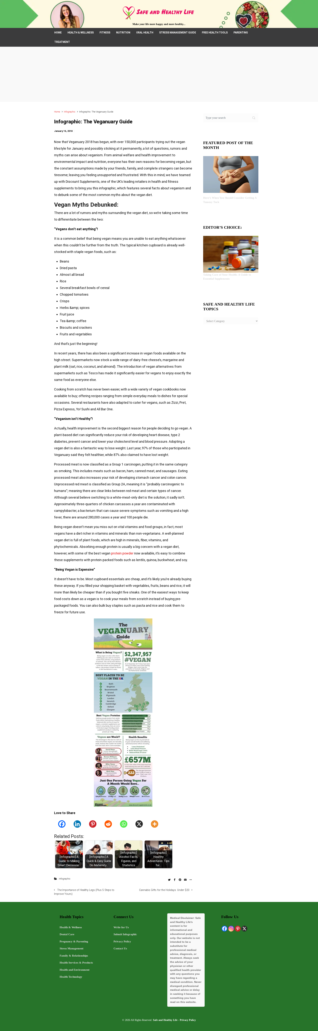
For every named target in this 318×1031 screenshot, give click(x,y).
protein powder (122, 553)
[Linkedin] (77, 824)
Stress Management (71, 948)
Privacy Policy (122, 941)
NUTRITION (123, 32)
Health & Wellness (71, 927)
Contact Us (120, 948)
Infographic (69, 111)
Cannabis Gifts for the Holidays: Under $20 (164, 890)
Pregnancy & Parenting (74, 941)
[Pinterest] (92, 824)
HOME (58, 32)
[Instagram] (231, 929)
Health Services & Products (76, 962)
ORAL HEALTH (144, 32)
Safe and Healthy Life (165, 1019)
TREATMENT (62, 41)
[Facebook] (61, 824)
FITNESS (105, 32)
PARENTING (241, 32)
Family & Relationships (74, 955)
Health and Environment (74, 969)
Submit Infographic (125, 934)
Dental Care (67, 934)
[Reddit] (108, 824)
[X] (139, 824)
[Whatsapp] (123, 824)
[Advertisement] (159, 74)
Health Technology (71, 976)
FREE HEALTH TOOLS (215, 32)
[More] (154, 824)
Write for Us (121, 927)
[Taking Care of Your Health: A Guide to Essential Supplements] (230, 254)
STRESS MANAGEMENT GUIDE (177, 32)
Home (57, 111)
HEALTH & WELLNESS (81, 32)
